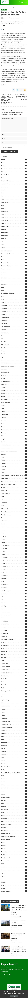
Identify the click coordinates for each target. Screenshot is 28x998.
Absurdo (3, 159)
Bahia (2, 205)
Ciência (2, 296)
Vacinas (2, 879)
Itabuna (3, 563)
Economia (3, 387)
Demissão (3, 348)
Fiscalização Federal (5, 493)
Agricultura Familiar (5, 175)
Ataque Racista (4, 202)
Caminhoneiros (4, 257)
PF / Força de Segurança (6, 700)
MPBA (2, 642)
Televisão (3, 848)
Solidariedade (4, 818)
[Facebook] (13, 90)
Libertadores (4, 593)
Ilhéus (2, 533)
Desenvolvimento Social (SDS (7, 366)
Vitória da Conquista (5, 891)
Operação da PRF (5, 663)
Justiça (2, 581)
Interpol (3, 551)
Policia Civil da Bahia (5, 706)
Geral (2, 505)
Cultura (3, 338)
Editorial (3, 390)
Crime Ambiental (4, 332)
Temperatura (4, 851)
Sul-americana (4, 830)
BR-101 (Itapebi (4, 220)
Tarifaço (3, 842)
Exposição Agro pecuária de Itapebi (9, 451)
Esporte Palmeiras (5, 429)
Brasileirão (3, 229)
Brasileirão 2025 (4, 232)
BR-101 (2, 217)
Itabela (2, 560)
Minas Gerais (4, 636)
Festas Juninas (4, 478)
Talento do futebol (5, 839)
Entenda (3, 411)
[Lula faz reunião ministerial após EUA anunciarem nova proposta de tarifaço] (5, 923)
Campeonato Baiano (5, 263)
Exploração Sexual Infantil (7, 448)
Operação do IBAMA (5, 666)
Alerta (2, 178)
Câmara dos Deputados (6, 250)
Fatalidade (3, 463)
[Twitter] (17, 90)
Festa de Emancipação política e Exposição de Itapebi (13, 475)
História (3, 524)
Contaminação (4, 320)
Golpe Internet (4, 508)
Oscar (2, 681)
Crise (2, 335)
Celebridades (4, 284)
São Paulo (3, 800)
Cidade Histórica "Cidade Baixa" (8, 293)
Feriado (3, 469)
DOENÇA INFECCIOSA (5, 381)
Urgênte (3, 876)
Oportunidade (4, 678)
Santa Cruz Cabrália (5, 797)
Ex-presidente (4, 442)
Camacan (3, 247)
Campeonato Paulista (6, 269)
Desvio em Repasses (5, 369)
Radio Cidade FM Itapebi (6, 766)
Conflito (3, 314)
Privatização (4, 745)
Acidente (3, 162)
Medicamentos (4, 618)
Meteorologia (4, 630)
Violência (3, 888)
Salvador (3, 794)
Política (3, 715)
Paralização (3, 684)
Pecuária (3, 688)
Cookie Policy (21, 993)
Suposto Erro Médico (5, 833)
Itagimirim (3, 566)
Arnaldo (6, 17)
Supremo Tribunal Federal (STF (8, 836)
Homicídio (3, 530)
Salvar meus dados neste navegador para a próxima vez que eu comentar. (14, 146)
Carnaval (3, 275)
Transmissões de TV (5, 858)
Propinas (3, 757)
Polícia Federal (4, 709)
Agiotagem (3, 172)
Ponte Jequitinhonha (5, 721)
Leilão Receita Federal (6, 590)
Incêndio (3, 539)
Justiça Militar (4, 587)
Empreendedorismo (5, 402)
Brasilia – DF (3, 238)
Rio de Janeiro (4, 782)
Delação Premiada (5, 345)
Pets (2, 697)
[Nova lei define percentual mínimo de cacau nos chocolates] (5, 936)
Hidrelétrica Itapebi (5, 521)
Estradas (3, 433)
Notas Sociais (4, 651)
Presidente (3, 733)
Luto (2, 600)
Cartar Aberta (4, 278)
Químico (3, 760)
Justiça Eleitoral (4, 584)
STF (2, 821)
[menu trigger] (25, 2)
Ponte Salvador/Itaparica (6, 727)
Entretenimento (4, 414)
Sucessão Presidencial (6, 824)
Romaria (3, 785)
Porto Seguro (4, 730)
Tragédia (3, 855)
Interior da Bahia (5, 545)
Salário (2, 791)
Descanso (3, 360)
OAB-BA (2, 660)
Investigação (4, 557)
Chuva (2, 287)
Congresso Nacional (5, 317)
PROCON (3, 748)
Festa (2, 472)
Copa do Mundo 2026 (5, 326)
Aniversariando (4, 187)
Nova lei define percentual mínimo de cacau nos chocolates (18, 936)
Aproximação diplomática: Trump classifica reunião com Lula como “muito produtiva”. (18, 949)
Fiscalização (4, 490)
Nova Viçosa (3, 657)
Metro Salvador (4, 633)
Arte (2, 196)
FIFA (2, 481)
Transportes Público (5, 861)
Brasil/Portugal (4, 226)
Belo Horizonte (4, 211)
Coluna (2, 302)
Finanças (3, 487)
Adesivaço (3, 165)
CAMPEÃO (3, 260)
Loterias (3, 596)
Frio (2, 499)
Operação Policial (5, 675)
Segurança (3, 806)
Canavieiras (3, 272)
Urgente (3, 873)
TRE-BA (2, 864)
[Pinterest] (21, 90)
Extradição (3, 454)
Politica (3, 712)
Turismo (3, 867)
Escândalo (3, 420)
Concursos (3, 311)
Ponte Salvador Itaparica (6, 724)
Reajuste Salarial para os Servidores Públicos (11, 773)
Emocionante (4, 399)
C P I (2, 241)
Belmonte (3, 208)
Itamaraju (3, 569)
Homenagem (4, 527)
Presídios (3, 736)
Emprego (3, 405)
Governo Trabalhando (6, 511)
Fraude (2, 496)
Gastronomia (4, 502)
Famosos (3, 460)
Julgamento (3, 578)
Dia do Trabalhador (5, 372)
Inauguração (4, 536)
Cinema (2, 299)
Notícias (3, 654)
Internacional (4, 548)
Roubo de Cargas (4, 788)
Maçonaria (3, 603)
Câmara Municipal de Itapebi (7, 253)
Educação (3, 393)
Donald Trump (4, 384)
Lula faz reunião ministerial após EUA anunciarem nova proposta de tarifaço (18, 923)
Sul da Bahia (4, 827)
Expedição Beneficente (6, 445)
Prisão (2, 739)
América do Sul (4, 184)
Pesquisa (3, 694)
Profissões (3, 754)
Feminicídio (3, 466)
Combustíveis (4, 305)
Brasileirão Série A (5, 235)
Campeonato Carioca (5, 266)
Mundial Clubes (4, 645)
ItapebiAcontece (4, 575)
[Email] (24, 90)
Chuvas (2, 290)
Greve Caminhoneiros (5, 515)
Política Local (4, 718)
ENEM (2, 408)
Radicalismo (3, 763)
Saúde (2, 803)
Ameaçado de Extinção (6, 181)
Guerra (2, 518)
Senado (2, 812)
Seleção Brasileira (5, 809)
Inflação (3, 542)
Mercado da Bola (4, 624)
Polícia (2, 703)
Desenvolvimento (5, 363)
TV (1, 870)
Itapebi (2, 572)
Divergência (3, 375)
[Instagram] (10, 974)
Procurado (3, 751)
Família (2, 457)
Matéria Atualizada (5, 612)
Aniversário (3, 190)
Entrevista (3, 417)
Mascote (3, 609)
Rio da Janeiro (4, 779)
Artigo (2, 199)
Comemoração (4, 308)
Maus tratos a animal (6, 615)
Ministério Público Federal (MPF (8, 639)
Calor (2, 244)
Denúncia (3, 354)
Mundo (2, 648)
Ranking (3, 770)
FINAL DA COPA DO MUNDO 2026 (8, 484)
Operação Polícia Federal (6, 672)
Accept (14, 996)
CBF (2, 281)
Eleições (3, 396)
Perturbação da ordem (6, 691)
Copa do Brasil (4, 323)
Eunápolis (3, 439)
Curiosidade (3, 341)
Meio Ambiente (4, 621)
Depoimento (4, 357)
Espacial (3, 423)
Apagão (2, 193)
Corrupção (3, 329)
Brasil (4, 9)
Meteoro (3, 627)
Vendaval (3, 882)
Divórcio (3, 378)
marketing (3, 606)
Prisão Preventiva (5, 742)
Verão (2, 885)
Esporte (3, 427)
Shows (2, 815)
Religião (3, 776)
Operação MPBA (4, 669)
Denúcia (3, 351)
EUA (2, 436)
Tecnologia (3, 845)
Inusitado (3, 554)
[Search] (22, 2)
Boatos (2, 214)
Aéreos (2, 168)
